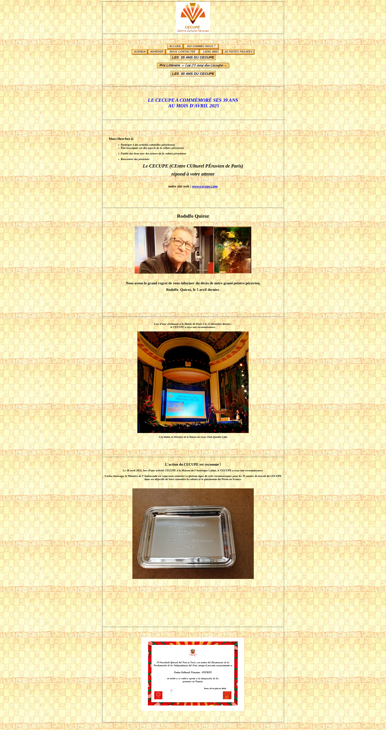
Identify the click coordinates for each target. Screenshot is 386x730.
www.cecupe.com (205, 186)
